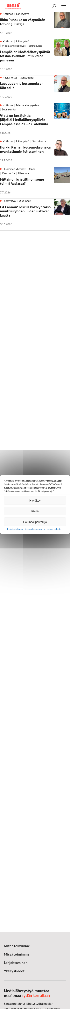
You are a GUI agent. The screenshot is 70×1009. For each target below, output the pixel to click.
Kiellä (35, 511)
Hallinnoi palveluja (35, 522)
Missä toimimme (17, 954)
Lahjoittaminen (15, 962)
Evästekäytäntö (15, 528)
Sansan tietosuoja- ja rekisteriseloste (43, 528)
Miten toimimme (17, 946)
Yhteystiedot (14, 971)
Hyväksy (35, 500)
